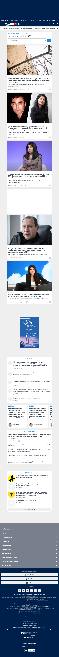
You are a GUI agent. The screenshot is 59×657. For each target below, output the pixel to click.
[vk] (23, 590)
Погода (30, 20)
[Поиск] (50, 24)
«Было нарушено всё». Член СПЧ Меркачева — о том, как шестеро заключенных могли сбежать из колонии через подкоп (29, 80)
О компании (5, 541)
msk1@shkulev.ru (36, 604)
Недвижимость (5, 20)
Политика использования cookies (29, 623)
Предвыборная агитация (9, 557)
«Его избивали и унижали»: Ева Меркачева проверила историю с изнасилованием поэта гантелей (28, 295)
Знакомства (46, 20)
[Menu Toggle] (2, 24)
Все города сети (7, 565)
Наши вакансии (6, 549)
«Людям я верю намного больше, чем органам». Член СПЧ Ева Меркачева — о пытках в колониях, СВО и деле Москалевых (28, 176)
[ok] (27, 590)
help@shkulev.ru (33, 607)
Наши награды (6, 545)
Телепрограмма (37, 20)
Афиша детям (23, 20)
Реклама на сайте (7, 537)
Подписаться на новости (9, 525)
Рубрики (4, 533)
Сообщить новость (7, 529)
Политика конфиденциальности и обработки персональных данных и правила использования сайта (29, 629)
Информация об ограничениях (29, 621)
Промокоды (14, 20)
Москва (10, 33)
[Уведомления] (53, 24)
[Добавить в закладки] (50, 90)
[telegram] (19, 590)
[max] (31, 590)
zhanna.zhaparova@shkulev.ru (24, 613)
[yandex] (39, 590)
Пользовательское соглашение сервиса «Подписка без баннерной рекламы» (29, 627)
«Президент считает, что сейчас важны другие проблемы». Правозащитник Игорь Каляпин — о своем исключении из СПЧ (26, 250)
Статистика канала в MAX (10, 561)
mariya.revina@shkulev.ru (24, 609)
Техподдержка (6, 553)
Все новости (16, 33)
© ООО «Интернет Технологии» (29, 646)
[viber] (35, 590)
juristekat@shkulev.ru (44, 606)
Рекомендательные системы (29, 625)
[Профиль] (57, 24)
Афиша (53, 20)
